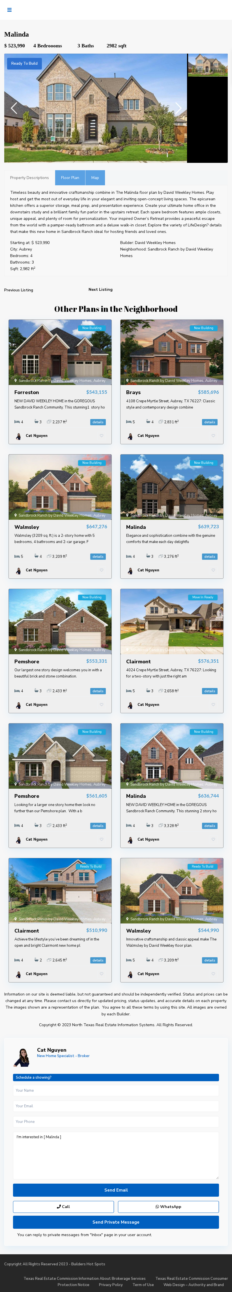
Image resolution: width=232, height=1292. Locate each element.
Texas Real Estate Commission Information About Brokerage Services (84, 1278)
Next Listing (101, 289)
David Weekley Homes (155, 242)
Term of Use (143, 1284)
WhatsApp (170, 1206)
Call (65, 1206)
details (98, 422)
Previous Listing (18, 290)
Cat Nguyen (51, 1050)
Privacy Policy (111, 1284)
